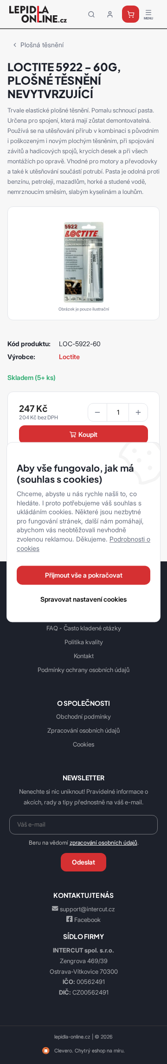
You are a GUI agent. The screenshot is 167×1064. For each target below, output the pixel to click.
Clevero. (63, 1050)
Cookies (83, 744)
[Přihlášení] (110, 14)
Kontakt (84, 656)
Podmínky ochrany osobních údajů (83, 669)
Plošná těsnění (42, 45)
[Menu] (148, 14)
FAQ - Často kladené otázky (83, 628)
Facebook (87, 919)
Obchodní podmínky (83, 716)
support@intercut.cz (87, 909)
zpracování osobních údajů (103, 843)
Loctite (69, 357)
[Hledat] (91, 14)
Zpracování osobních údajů (83, 730)
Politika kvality (83, 642)
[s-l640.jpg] (83, 261)
